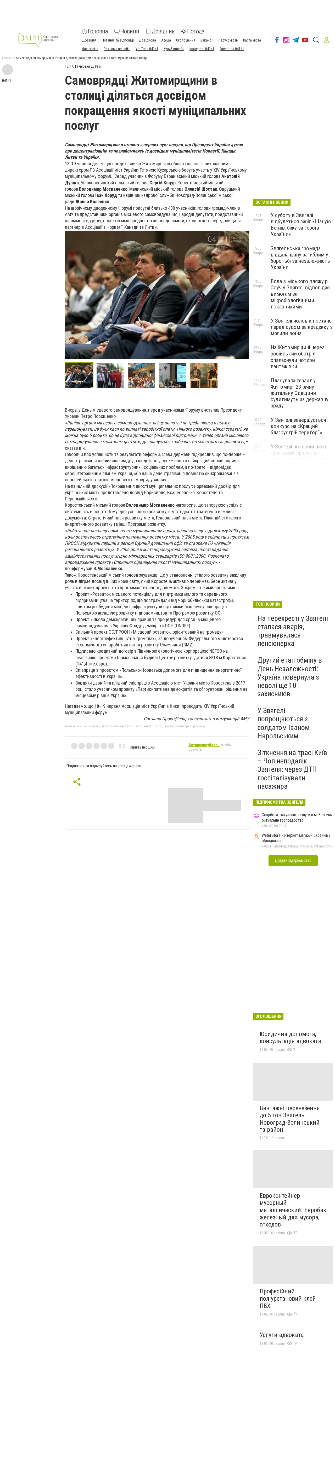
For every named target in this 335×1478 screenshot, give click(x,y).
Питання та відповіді (118, 40)
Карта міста (252, 40)
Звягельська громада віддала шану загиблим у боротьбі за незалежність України (300, 257)
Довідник (163, 31)
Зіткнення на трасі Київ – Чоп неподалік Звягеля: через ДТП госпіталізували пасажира (292, 769)
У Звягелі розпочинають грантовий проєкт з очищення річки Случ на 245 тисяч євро (299, 456)
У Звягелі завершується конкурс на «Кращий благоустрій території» (298, 426)
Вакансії (206, 40)
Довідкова (147, 40)
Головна (98, 31)
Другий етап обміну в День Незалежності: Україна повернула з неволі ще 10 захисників (290, 677)
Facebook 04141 (232, 49)
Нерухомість (228, 40)
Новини (129, 31)
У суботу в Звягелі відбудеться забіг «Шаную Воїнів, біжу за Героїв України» (301, 224)
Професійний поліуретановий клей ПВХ (288, 1298)
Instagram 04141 (201, 49)
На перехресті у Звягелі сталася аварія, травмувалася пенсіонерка (293, 631)
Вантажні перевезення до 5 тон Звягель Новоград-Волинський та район (290, 1119)
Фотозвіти (90, 49)
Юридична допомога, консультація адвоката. (291, 1037)
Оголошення (185, 40)
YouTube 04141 (147, 49)
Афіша (166, 40)
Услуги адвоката (282, 1335)
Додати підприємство (293, 860)
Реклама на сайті (117, 49)
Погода (196, 31)
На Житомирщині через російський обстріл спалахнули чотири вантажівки (298, 356)
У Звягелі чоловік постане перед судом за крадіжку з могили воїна (302, 327)
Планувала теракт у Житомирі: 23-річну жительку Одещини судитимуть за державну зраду (299, 393)
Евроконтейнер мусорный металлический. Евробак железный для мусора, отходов (293, 1210)
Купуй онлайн (174, 49)
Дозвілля (89, 40)
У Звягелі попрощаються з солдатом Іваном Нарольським (284, 723)
